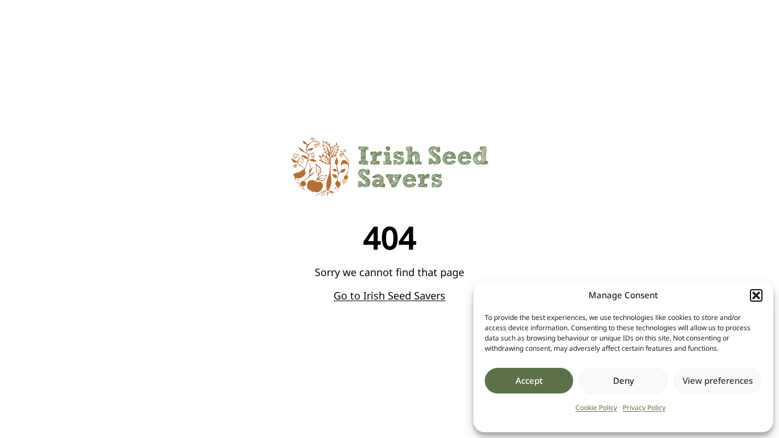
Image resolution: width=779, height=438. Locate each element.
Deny (623, 380)
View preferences (718, 380)
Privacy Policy (644, 407)
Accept (529, 380)
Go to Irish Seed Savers (389, 295)
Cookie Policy (596, 407)
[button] (756, 295)
